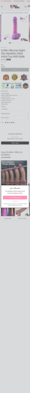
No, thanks (15, 201)
